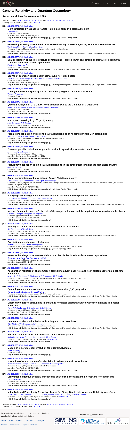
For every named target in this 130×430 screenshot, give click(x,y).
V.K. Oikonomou (25, 324)
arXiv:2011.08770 (13, 358)
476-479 (70, 21)
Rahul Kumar (28, 136)
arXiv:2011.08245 (13, 208)
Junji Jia (10, 167)
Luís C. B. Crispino (43, 308)
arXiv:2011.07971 (13, 102)
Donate (113, 3)
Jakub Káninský (13, 351)
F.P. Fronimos (38, 324)
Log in (123, 3)
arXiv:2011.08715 (13, 345)
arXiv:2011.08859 (13, 374)
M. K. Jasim (51, 337)
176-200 (49, 21)
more (35, 23)
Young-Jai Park (40, 258)
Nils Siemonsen (13, 229)
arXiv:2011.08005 (13, 117)
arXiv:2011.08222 (13, 193)
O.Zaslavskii (25, 152)
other (31, 26)
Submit (105, 3)
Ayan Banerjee (26, 337)
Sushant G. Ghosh (14, 136)
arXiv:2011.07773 (13, 57)
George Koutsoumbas (30, 364)
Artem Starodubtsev (35, 107)
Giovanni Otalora (37, 292)
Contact (19, 421)
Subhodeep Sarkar (31, 181)
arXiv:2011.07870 (13, 73)
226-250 (62, 21)
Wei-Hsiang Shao (14, 47)
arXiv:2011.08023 (13, 131)
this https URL (63, 397)
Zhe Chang (12, 65)
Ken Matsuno (12, 31)
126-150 (36, 21)
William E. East (27, 229)
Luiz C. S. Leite (29, 308)
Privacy (4, 425)
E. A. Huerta (42, 395)
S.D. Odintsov (12, 324)
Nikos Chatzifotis (14, 364)
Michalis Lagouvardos (16, 245)
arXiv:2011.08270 (13, 239)
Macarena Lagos (60, 78)
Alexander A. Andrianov (16, 107)
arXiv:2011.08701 (13, 332)
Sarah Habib (12, 395)
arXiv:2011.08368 (13, 268)
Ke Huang (19, 167)
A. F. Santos (26, 123)
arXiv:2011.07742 (13, 26)
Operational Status (30, 425)
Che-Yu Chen (27, 47)
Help (11, 421)
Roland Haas (65, 395)
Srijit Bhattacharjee (15, 181)
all (39, 23)
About (3, 421)
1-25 (19, 21)
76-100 (24, 21)
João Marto (47, 198)
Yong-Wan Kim (27, 258)
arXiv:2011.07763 (13, 42)
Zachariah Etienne (78, 395)
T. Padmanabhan (14, 379)
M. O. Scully (58, 276)
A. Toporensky (13, 152)
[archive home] (8, 3)
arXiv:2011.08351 (13, 253)
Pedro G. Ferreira (38, 78)
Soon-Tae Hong (13, 258)
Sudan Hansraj (13, 337)
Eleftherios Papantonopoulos (52, 364)
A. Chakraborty (34, 276)
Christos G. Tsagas (15, 214)
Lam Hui (49, 78)
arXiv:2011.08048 (13, 146)
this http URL (52, 339)
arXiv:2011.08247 (13, 224)
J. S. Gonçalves (13, 123)
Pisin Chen (38, 47)
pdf (22, 26)
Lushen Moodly (39, 337)
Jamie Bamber (13, 78)
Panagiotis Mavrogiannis (33, 214)
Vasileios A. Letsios (15, 94)
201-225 (55, 21)
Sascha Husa (53, 395)
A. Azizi (10, 276)
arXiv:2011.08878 (13, 389)
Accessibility (14, 425)
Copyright (40, 421)
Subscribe (29, 421)
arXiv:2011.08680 (13, 318)
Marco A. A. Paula (14, 308)
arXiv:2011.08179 (13, 175)
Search (96, 3)
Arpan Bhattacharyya (47, 181)
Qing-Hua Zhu (23, 65)
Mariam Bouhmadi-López (31, 198)
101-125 (30, 21)
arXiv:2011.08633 (13, 300)
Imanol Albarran (13, 198)
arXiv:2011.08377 (13, 286)
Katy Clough (25, 78)
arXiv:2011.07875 (13, 89)
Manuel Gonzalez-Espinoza (18, 292)
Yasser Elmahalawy (51, 107)
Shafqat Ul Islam (41, 136)
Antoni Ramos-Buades (27, 395)
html (26, 26)
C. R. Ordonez (46, 276)
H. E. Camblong (20, 276)
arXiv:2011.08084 (13, 162)
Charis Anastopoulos (34, 245)
